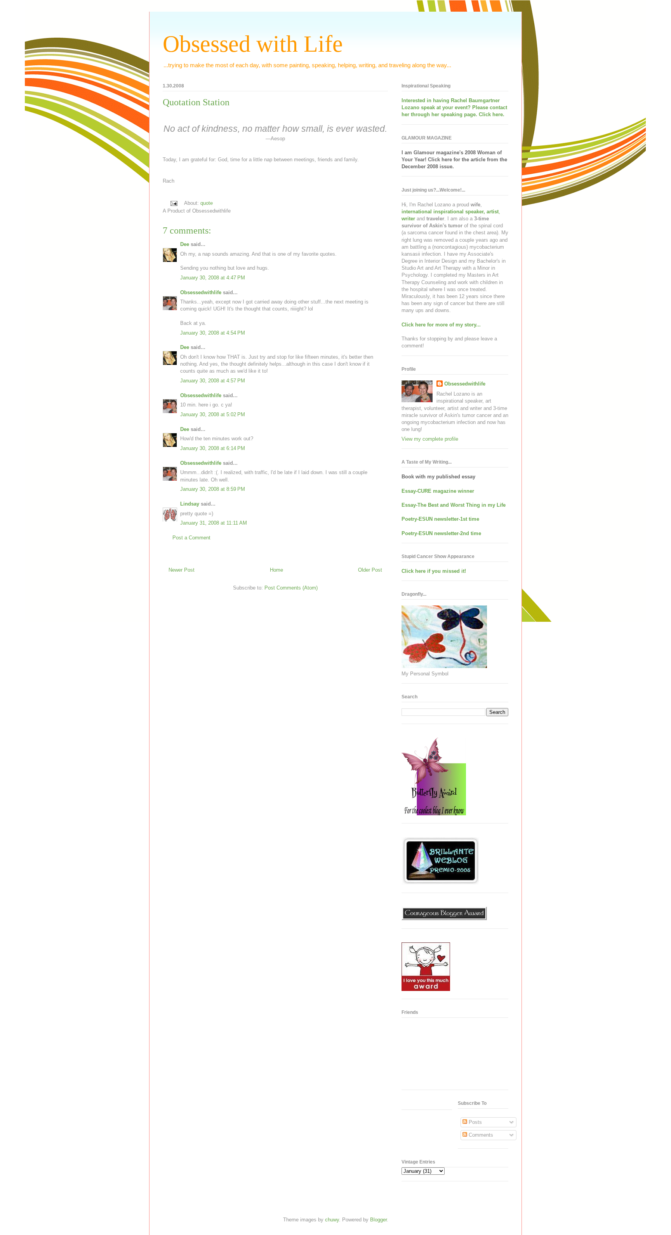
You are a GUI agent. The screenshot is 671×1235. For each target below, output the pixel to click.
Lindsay (189, 504)
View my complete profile (430, 439)
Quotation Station (196, 102)
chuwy (332, 1220)
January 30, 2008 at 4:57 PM (212, 381)
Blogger (378, 1220)
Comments (480, 1135)
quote (206, 203)
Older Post (370, 570)
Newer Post (182, 570)
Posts (474, 1122)
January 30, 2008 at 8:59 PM (212, 489)
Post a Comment (191, 538)
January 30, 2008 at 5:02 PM (212, 414)
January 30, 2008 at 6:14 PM (212, 448)
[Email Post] (173, 203)
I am (408, 152)
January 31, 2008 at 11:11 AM (213, 523)
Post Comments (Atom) (291, 588)
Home (276, 570)
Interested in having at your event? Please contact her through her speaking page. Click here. (454, 107)
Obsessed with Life (253, 44)
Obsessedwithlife (200, 292)
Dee (184, 244)
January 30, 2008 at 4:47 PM (212, 278)
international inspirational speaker (442, 212)
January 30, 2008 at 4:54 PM (212, 333)
